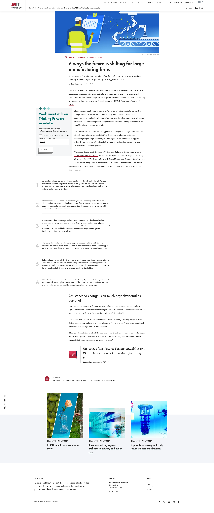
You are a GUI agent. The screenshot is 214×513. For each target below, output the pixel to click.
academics (189, 2)
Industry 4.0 (113, 111)
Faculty (150, 2)
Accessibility (150, 487)
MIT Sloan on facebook (159, 503)
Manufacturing (96, 57)
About (159, 2)
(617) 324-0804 (95, 380)
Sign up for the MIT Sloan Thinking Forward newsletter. (82, 8)
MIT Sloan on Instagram (174, 503)
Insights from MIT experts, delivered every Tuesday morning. (53, 130)
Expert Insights (110, 2)
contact (189, 8)
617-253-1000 (113, 492)
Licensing (149, 489)
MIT (200, 2)
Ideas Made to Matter (77, 57)
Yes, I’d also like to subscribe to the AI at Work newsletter (54, 137)
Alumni (141, 2)
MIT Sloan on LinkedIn (179, 503)
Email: (42, 142)
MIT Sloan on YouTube (169, 503)
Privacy (149, 492)
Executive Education (173, 2)
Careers (149, 484)
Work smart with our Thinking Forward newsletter (54, 118)
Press (148, 482)
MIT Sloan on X (164, 503)
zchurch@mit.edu (109, 380)
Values (123, 2)
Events (131, 2)
